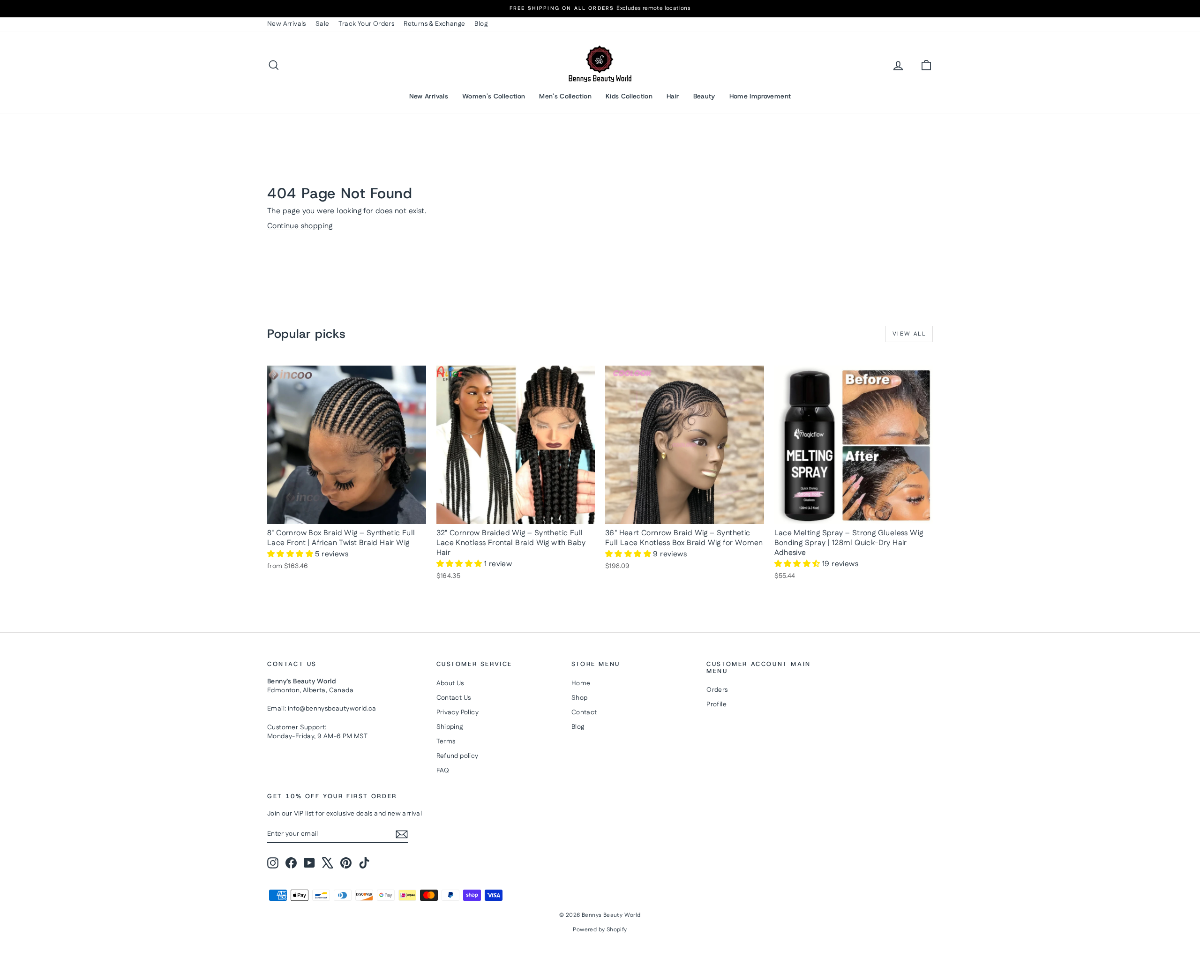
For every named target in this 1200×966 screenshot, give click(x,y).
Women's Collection (493, 96)
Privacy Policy (457, 712)
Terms (446, 741)
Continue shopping (300, 226)
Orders (717, 690)
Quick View (347, 514)
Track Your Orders (366, 24)
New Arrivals (286, 24)
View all (909, 334)
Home (581, 683)
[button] (291, 554)
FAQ (443, 770)
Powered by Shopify (600, 930)
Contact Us (453, 698)
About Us (450, 683)
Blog (481, 24)
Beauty (704, 96)
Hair (673, 96)
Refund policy (457, 756)
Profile (716, 704)
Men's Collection (565, 96)
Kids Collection (629, 96)
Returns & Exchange (434, 24)
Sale (322, 24)
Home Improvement (760, 96)
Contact (584, 712)
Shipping (449, 727)
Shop (579, 698)
